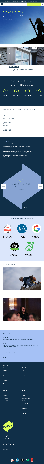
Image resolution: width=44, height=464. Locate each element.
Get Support (25, 393)
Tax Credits (24, 411)
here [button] (26, 1)
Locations (24, 395)
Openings (5, 395)
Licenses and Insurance (27, 405)
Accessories (5, 385)
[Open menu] (42, 4)
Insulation (5, 380)
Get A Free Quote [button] (34, 4)
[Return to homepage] (2, 4)
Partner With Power (7, 400)
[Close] (43, 1)
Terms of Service (6, 451)
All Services (5, 367)
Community (24, 370)
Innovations (5, 398)
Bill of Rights (25, 403)
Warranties (24, 408)
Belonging (24, 373)
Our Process (24, 400)
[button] (33, 48)
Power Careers (6, 393)
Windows (5, 370)
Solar (4, 383)
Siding (4, 375)
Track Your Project (26, 398)
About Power (25, 367)
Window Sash (25, 413)
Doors (4, 378)
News (23, 375)
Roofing (4, 373)
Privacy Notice (5, 449)
